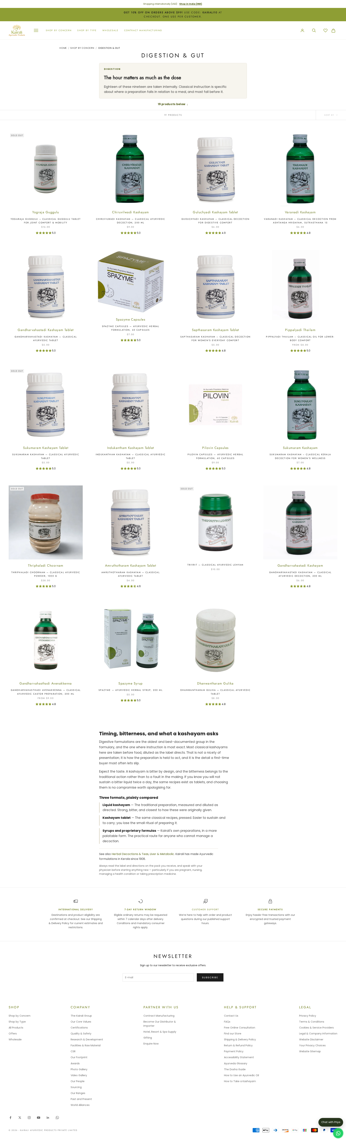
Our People (78, 1081)
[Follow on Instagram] (29, 1117)
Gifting (147, 1037)
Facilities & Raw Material (86, 1045)
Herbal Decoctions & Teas (130, 854)
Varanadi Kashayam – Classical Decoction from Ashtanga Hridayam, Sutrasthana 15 (300, 220)
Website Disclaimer (311, 1039)
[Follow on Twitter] (20, 1117)
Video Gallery (79, 1075)
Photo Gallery (79, 1069)
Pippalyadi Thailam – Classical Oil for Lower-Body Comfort (300, 338)
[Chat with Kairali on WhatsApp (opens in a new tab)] (338, 1133)
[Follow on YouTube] (38, 1117)
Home (63, 48)
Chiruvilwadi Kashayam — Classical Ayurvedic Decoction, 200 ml (130, 220)
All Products (16, 1027)
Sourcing (76, 1087)
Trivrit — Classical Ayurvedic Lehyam (215, 564)
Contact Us (231, 1016)
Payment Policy (233, 1051)
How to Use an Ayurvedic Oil (241, 1075)
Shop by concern (59, 30)
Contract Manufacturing (143, 30)
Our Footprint (79, 1057)
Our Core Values (81, 1021)
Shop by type (87, 30)
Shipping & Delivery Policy (240, 1039)
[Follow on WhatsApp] (57, 1117)
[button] (44, 233)
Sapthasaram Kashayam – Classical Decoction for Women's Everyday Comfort (215, 338)
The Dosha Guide (235, 1069)
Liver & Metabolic (162, 854)
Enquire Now (151, 1043)
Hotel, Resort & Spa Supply (159, 1032)
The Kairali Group (81, 1016)
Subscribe (210, 977)
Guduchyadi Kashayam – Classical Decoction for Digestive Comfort (215, 220)
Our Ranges (78, 1093)
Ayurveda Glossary (235, 1063)
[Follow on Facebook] (10, 1117)
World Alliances (80, 1105)
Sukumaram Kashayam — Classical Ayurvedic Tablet (45, 456)
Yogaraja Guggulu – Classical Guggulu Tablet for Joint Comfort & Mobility (46, 220)
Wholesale (110, 30)
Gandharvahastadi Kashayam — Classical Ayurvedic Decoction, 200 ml (300, 574)
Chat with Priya (330, 1122)
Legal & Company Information (318, 1033)
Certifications (79, 1027)
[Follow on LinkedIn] (48, 1117)
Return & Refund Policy (238, 1045)
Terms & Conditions (311, 1021)
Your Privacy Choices (312, 1045)
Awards (75, 1063)
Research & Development (87, 1039)
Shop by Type (17, 1021)
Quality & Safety (81, 1033)
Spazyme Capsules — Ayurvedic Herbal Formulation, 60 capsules (130, 328)
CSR (73, 1051)
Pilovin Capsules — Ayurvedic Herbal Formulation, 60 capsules (215, 456)
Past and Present (81, 1099)
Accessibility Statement (239, 1057)
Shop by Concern (19, 1016)
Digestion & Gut (109, 48)
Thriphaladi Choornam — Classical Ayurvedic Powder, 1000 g (45, 574)
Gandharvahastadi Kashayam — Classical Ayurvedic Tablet (46, 338)
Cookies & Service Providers (316, 1027)
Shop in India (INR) (190, 3)
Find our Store (232, 1033)
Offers (13, 1033)
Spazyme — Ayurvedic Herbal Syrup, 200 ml (130, 690)
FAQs (227, 1021)
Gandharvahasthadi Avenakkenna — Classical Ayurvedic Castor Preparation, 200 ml (46, 691)
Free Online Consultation (239, 1027)
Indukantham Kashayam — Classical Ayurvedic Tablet (130, 456)
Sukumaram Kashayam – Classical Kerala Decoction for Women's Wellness (300, 456)
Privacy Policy (307, 1016)
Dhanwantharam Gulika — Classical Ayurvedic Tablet (215, 691)
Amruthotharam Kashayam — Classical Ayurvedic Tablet (130, 574)
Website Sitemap (310, 1051)
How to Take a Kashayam (240, 1081)
